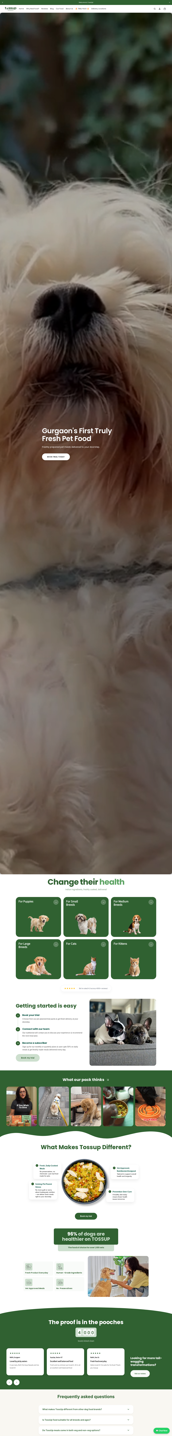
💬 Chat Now (161, 1431)
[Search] (154, 8)
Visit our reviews (140, 1373)
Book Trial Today (56, 457)
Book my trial (27, 1058)
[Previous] (9, 1382)
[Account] (159, 8)
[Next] (17, 1382)
